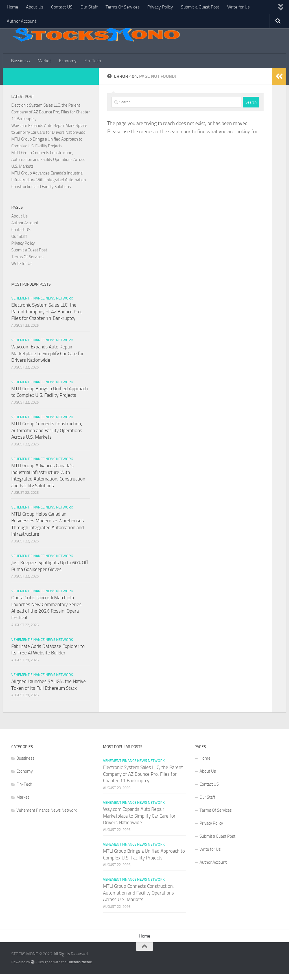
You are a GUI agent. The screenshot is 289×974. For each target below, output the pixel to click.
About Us (34, 7)
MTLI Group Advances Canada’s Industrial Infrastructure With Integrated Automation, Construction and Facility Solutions (49, 180)
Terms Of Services (122, 7)
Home (12, 7)
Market (44, 60)
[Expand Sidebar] (279, 76)
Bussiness (20, 60)
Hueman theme (79, 962)
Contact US (62, 7)
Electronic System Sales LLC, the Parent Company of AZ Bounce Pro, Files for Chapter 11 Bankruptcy (50, 112)
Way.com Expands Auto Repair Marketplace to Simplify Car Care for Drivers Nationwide (47, 353)
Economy (67, 60)
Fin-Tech (92, 60)
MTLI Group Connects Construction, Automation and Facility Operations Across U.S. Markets (48, 159)
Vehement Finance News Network (42, 298)
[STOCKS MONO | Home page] (96, 33)
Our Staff (89, 7)
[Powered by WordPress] (32, 962)
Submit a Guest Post (200, 7)
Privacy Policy (160, 7)
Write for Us (238, 7)
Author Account (21, 21)
